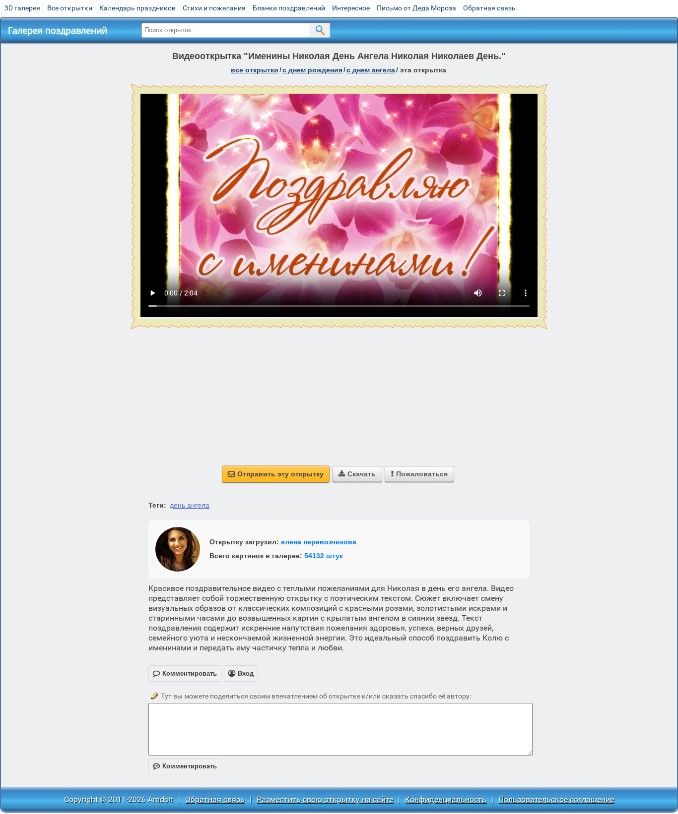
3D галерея (22, 8)
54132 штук (323, 556)
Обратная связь (489, 8)
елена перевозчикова (318, 542)
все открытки (254, 70)
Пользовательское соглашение (556, 799)
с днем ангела (370, 70)
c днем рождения (312, 70)
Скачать (357, 474)
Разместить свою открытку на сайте (325, 799)
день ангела (189, 505)
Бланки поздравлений (289, 8)
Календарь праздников (137, 8)
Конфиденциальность (445, 799)
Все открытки (69, 8)
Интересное (351, 8)
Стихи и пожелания (214, 8)
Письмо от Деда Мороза (416, 8)
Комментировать (185, 766)
